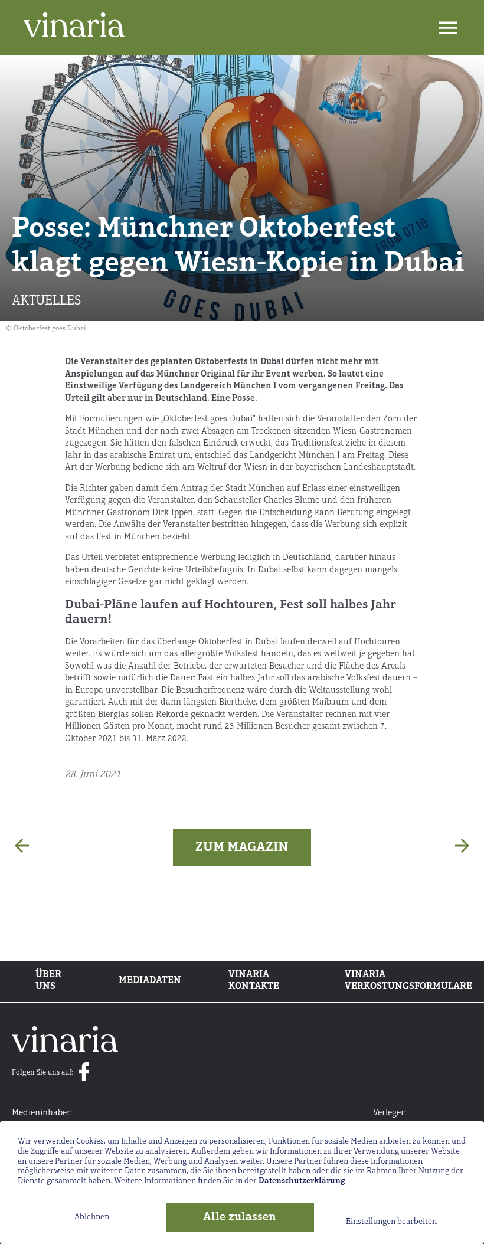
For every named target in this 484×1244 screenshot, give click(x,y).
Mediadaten (150, 981)
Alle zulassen (239, 1217)
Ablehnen (91, 1217)
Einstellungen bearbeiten (391, 1221)
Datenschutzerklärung (302, 1181)
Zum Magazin (242, 847)
